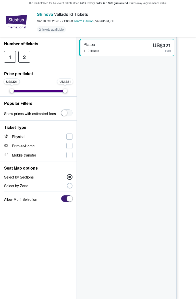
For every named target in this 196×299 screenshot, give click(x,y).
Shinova (45, 14)
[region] (186, 168)
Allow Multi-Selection (20, 199)
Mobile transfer (24, 155)
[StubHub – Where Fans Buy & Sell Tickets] (16, 21)
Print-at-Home (23, 145)
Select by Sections (19, 177)
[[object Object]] (66, 112)
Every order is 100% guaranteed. (108, 3)
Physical (18, 136)
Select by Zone (16, 185)
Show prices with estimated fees (30, 113)
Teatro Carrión (84, 21)
